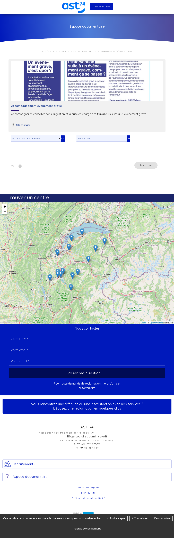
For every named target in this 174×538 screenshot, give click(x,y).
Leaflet (143, 322)
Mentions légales (88, 487)
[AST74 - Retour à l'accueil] (73, 6)
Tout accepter (117, 518)
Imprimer (20, 166)
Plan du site (88, 492)
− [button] (5, 212)
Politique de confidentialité (89, 498)
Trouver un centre (28, 197)
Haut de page (12, 166)
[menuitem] (88, 487)
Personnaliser (162, 518)
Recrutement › (24, 464)
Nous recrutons (101, 6)
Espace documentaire (82, 51)
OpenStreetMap (156, 322)
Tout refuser (141, 518)
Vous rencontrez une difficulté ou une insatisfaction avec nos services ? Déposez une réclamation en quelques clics (87, 406)
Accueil (62, 51)
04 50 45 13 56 (89, 447)
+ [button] (5, 207)
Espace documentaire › (31, 477)
